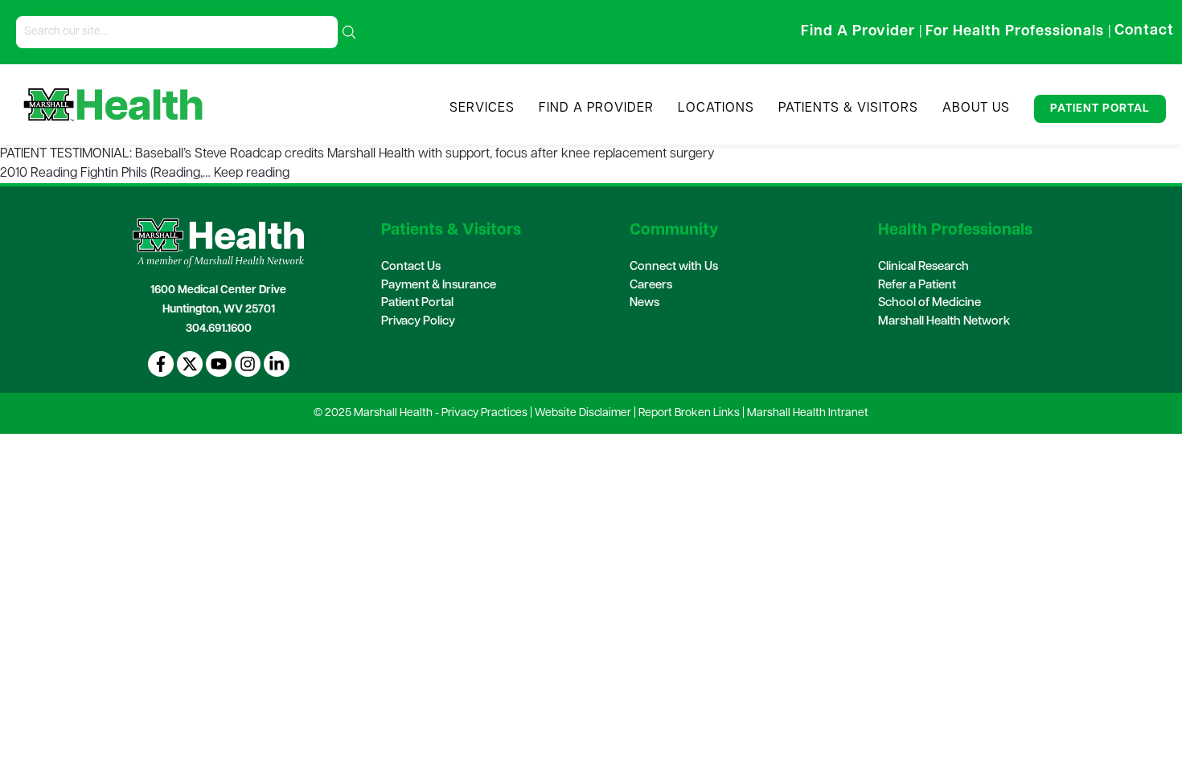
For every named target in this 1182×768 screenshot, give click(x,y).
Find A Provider (596, 108)
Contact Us (411, 267)
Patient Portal (1100, 109)
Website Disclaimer (583, 413)
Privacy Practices (484, 413)
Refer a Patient (917, 286)
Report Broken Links (689, 413)
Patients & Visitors (848, 108)
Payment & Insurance (438, 286)
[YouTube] (219, 364)
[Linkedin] (277, 364)
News (644, 303)
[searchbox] (177, 32)
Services (482, 108)
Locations (716, 108)
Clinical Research (923, 267)
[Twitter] (190, 364)
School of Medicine (929, 303)
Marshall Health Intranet (807, 413)
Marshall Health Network (944, 322)
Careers (651, 286)
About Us (976, 108)
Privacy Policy (418, 322)
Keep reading (251, 173)
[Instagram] (248, 364)
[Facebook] (161, 364)
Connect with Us (674, 267)
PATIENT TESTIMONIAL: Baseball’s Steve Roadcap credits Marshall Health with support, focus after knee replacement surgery (359, 154)
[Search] (349, 32)
